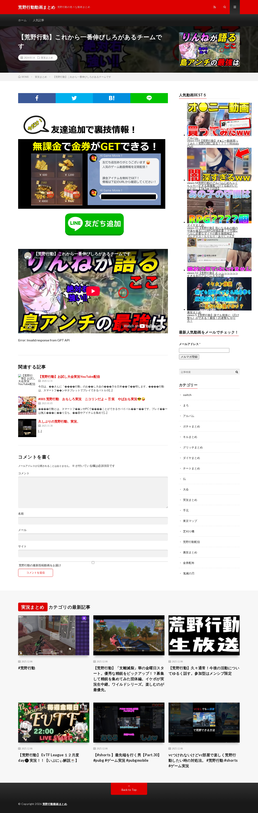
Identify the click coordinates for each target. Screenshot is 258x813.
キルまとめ (190, 436)
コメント (23, 473)
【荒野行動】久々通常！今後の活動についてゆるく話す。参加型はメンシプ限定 (204, 671)
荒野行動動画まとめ (55, 804)
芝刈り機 (188, 531)
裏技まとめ (190, 552)
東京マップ (190, 520)
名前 (21, 513)
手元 (186, 510)
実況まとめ (47, 57)
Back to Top (129, 789)
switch (187, 395)
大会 (186, 489)
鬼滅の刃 (188, 573)
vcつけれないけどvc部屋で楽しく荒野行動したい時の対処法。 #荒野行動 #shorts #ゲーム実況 (203, 760)
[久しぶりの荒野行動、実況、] (27, 428)
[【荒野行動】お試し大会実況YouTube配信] (27, 383)
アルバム (188, 416)
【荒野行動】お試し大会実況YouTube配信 (69, 376)
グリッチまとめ (193, 447)
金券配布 (188, 562)
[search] (237, 372)
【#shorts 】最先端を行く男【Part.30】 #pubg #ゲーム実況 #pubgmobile (127, 758)
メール (22, 530)
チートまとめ (191, 468)
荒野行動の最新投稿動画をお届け (39, 565)
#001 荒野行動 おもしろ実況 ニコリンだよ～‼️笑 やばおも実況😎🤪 (91, 399)
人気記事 (38, 20)
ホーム (22, 20)
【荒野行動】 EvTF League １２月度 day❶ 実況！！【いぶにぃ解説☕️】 (48, 758)
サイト (22, 546)
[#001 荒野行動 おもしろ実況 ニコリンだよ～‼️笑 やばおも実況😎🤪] (27, 406)
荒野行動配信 (191, 541)
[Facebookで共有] (37, 98)
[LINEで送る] (149, 98)
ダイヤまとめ (191, 457)
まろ (186, 405)
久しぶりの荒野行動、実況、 (59, 421)
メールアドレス (189, 344)
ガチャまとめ (191, 426)
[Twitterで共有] (74, 98)
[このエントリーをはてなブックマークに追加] (111, 98)
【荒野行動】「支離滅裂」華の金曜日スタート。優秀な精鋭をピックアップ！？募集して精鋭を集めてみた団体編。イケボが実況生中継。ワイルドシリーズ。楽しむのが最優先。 (128, 679)
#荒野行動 (26, 668)
